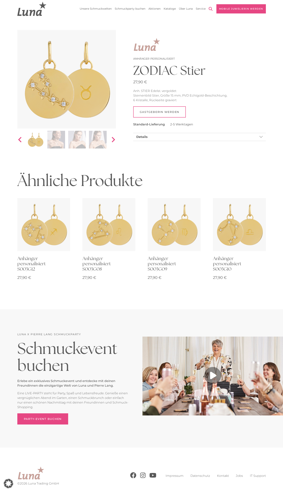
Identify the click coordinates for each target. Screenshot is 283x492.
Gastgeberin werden (159, 112)
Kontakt (223, 476)
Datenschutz (200, 476)
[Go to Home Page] (31, 9)
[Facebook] (133, 477)
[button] (8, 483)
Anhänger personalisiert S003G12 (31, 264)
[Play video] (212, 376)
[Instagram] (143, 477)
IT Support (258, 476)
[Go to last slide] (20, 140)
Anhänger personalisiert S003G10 (227, 264)
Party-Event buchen (43, 419)
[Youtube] (152, 477)
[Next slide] (113, 140)
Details (142, 137)
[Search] (211, 9)
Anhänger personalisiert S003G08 (96, 264)
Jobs (239, 476)
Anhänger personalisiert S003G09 (162, 264)
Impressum (174, 476)
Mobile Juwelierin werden (241, 8)
